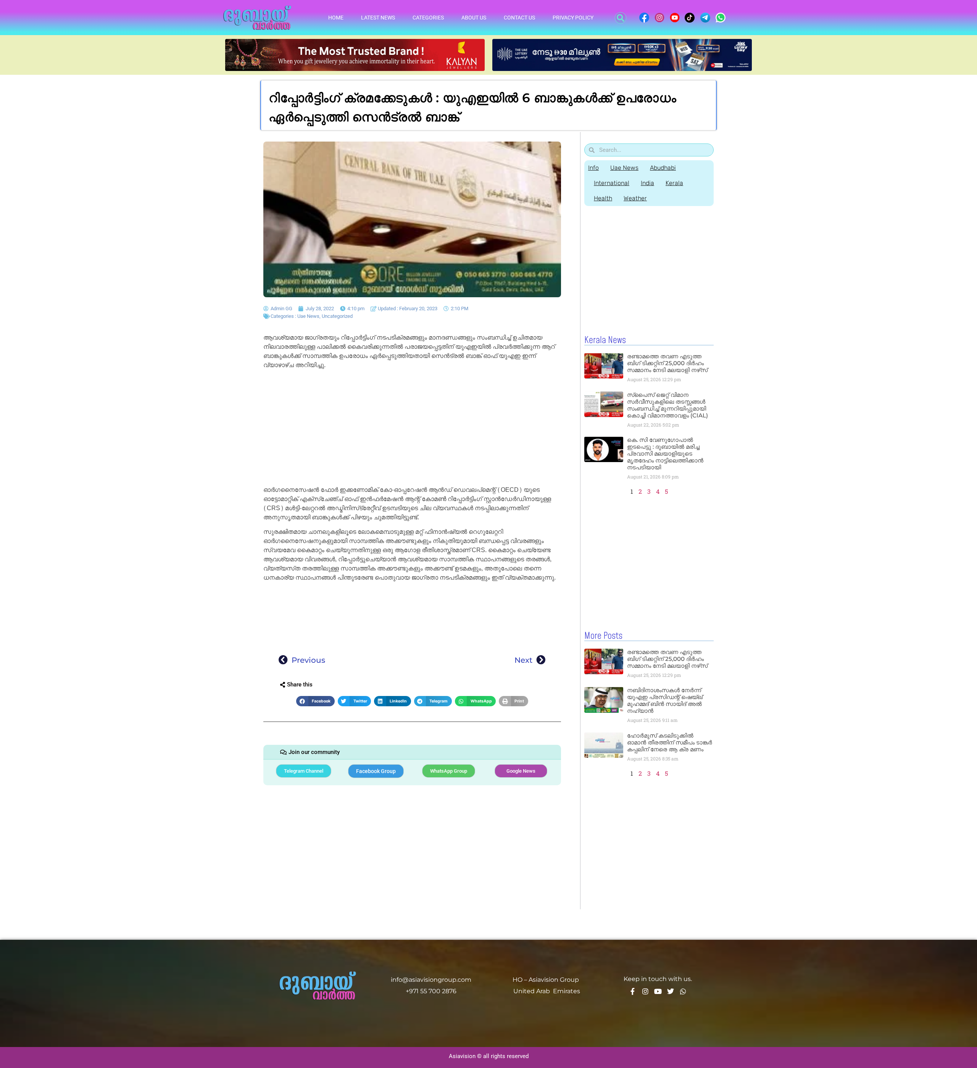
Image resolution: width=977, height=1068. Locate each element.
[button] (620, 18)
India (647, 183)
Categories (428, 17)
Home (335, 17)
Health (603, 198)
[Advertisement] (412, 428)
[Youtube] (658, 991)
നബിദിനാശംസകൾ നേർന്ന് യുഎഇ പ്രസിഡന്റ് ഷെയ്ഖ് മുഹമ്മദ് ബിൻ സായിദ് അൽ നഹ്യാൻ (665, 700)
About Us (473, 17)
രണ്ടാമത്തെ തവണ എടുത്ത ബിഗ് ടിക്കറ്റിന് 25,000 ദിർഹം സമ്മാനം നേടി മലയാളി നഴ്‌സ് (667, 363)
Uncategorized (337, 316)
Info (593, 167)
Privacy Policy (573, 17)
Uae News (308, 316)
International (611, 183)
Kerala (674, 183)
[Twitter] (670, 991)
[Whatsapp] (683, 991)
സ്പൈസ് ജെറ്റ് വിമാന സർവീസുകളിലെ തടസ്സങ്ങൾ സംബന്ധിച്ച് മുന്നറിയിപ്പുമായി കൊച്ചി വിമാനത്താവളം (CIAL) (667, 405)
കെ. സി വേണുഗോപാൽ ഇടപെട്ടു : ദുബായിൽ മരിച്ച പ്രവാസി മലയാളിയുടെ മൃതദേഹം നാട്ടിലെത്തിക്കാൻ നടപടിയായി (665, 453)
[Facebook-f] (632, 991)
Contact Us (519, 17)
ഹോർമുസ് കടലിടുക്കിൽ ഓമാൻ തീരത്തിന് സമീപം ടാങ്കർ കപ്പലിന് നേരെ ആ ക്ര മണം (669, 742)
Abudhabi (663, 167)
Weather (635, 198)
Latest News (378, 17)
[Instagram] (645, 991)
